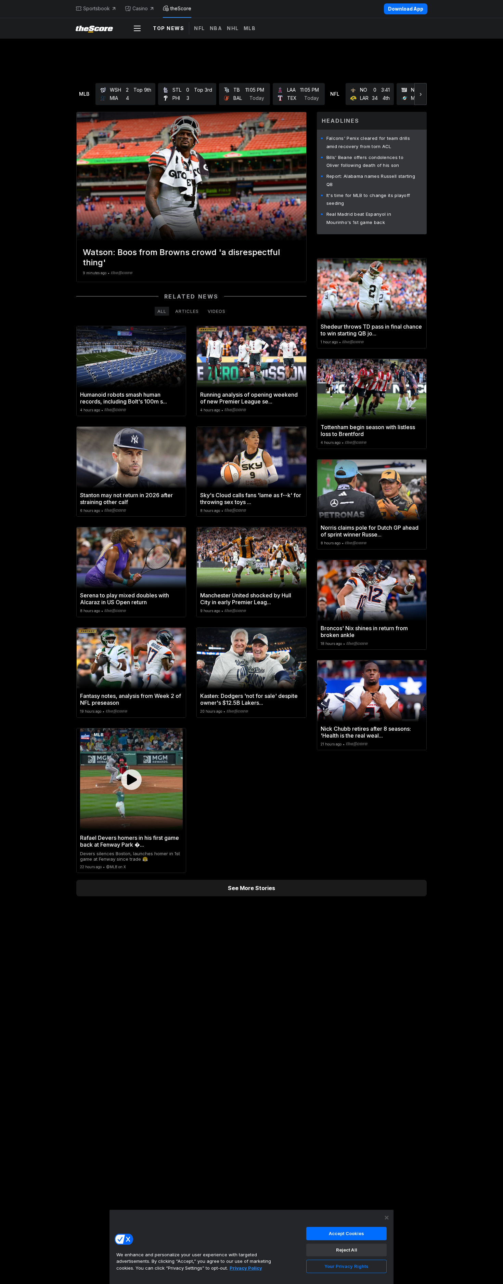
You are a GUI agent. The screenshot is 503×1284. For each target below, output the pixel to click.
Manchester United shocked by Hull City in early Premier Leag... (245, 599)
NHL (233, 28)
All (161, 311)
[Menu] (137, 28)
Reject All (346, 1250)
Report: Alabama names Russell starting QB (370, 180)
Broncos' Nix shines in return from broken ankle (364, 631)
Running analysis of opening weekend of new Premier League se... (249, 398)
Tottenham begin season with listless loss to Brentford (368, 430)
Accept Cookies (346, 1233)
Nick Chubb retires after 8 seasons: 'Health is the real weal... (366, 732)
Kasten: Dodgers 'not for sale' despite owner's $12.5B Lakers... (249, 699)
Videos (216, 311)
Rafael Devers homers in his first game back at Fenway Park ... (129, 841)
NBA (216, 28)
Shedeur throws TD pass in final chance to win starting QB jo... (371, 330)
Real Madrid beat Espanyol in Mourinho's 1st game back (358, 218)
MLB (250, 28)
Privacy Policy (246, 1268)
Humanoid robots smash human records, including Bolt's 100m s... (123, 398)
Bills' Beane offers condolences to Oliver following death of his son (364, 161)
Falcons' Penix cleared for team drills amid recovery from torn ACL (368, 142)
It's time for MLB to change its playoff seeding (368, 199)
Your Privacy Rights (346, 1266)
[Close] (387, 1218)
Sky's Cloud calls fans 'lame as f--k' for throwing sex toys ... (250, 498)
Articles (187, 311)
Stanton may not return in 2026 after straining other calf (126, 498)
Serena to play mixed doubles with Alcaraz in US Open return (124, 599)
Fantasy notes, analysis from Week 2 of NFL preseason (130, 699)
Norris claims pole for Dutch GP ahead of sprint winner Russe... (369, 531)
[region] (251, 1246)
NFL (199, 28)
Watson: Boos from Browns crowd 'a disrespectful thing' (181, 257)
